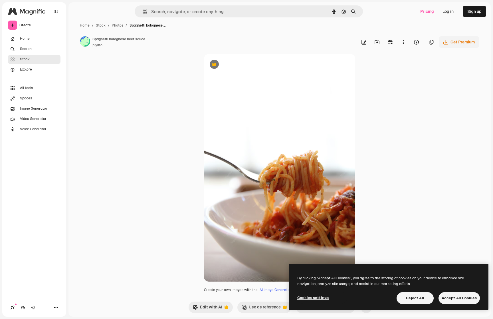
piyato (97, 45)
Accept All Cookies (459, 298)
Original (240, 65)
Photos (117, 25)
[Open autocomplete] (143, 11)
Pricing (427, 11)
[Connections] (12, 307)
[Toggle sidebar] (55, 11)
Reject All (415, 298)
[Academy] (22, 307)
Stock (101, 25)
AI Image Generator (275, 290)
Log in (448, 11)
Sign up (474, 11)
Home (85, 25)
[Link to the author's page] (85, 42)
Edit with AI (207, 308)
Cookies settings (313, 297)
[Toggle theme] (33, 307)
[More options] (403, 42)
